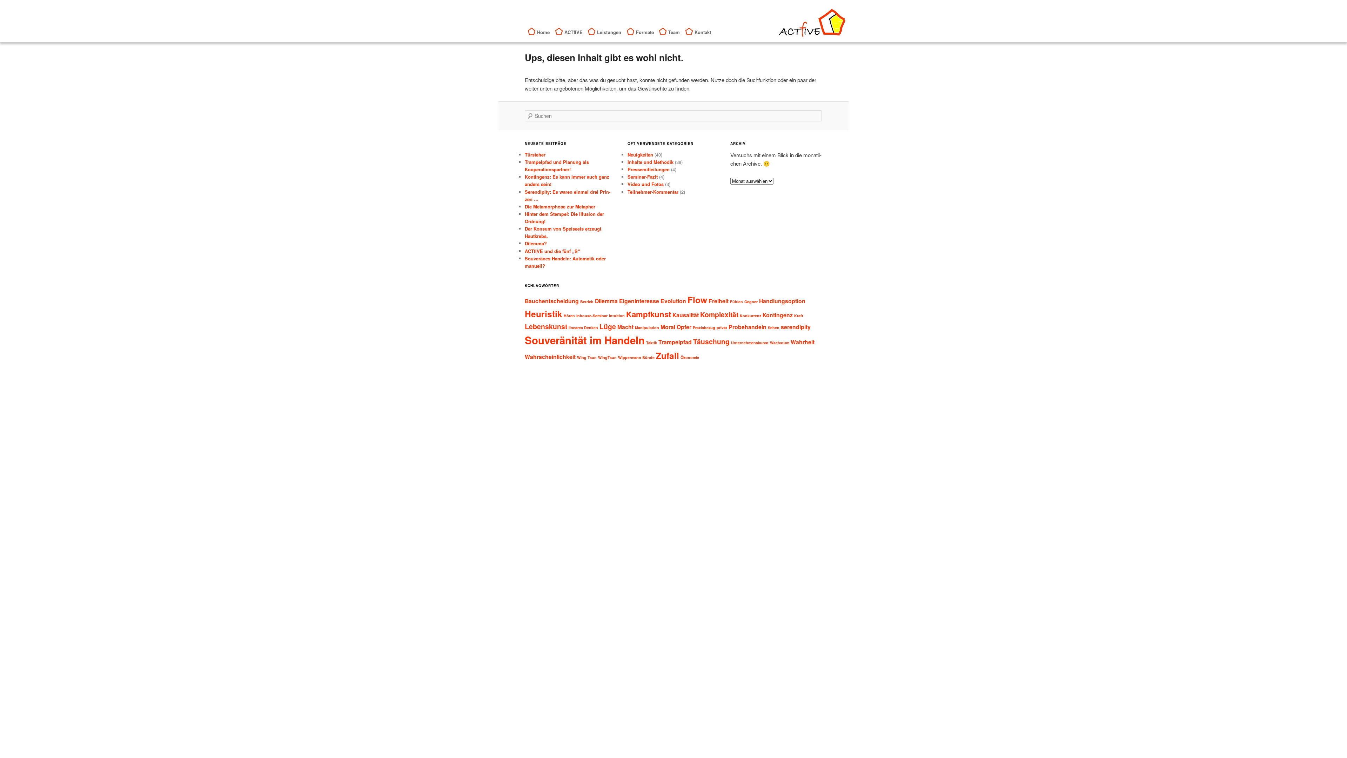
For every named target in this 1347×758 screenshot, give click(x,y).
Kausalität (685, 315)
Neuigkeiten (640, 154)
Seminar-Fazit (643, 176)
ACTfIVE (573, 32)
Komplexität (719, 314)
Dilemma (606, 301)
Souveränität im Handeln (585, 340)
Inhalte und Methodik (651, 162)
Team (674, 32)
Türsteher (535, 154)
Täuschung (711, 341)
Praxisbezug (704, 327)
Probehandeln (747, 327)
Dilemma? (536, 243)
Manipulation (647, 327)
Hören (569, 315)
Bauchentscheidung (552, 301)
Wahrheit (803, 342)
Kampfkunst (648, 314)
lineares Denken (583, 327)
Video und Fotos (646, 184)
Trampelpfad (675, 342)
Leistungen (609, 32)
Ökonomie (690, 357)
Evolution (673, 301)
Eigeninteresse (639, 301)
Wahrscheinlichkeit (550, 357)
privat (722, 327)
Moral (668, 327)
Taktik (651, 342)
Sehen (773, 327)
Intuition (617, 315)
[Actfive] (812, 23)
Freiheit (719, 301)
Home (543, 32)
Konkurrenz (750, 315)
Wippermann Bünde (636, 357)
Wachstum (779, 342)
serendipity (796, 327)
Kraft (798, 315)
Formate (645, 32)
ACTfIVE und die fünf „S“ (552, 251)
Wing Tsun (587, 357)
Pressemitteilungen (649, 169)
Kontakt (703, 32)
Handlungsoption (782, 301)
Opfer (684, 327)
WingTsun (607, 357)
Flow (697, 299)
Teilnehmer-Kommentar (653, 191)
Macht (625, 327)
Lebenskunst (546, 326)
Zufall (667, 355)
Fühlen (736, 301)
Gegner (751, 301)
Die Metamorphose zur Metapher (560, 206)
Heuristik (543, 313)
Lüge (607, 326)
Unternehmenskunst (750, 342)
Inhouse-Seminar (592, 315)
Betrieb (587, 301)
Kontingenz (778, 315)
